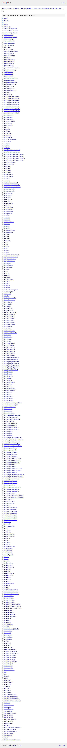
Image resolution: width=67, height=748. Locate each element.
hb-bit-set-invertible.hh (10, 140)
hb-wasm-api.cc (8, 664)
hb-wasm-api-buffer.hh (10, 651)
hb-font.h (6, 236)
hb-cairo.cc (7, 179)
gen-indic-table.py (9, 66)
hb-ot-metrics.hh (8, 400)
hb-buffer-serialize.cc (10, 162)
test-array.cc (7, 690)
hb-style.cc (7, 585)
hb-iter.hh (6, 273)
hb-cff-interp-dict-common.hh (12, 187)
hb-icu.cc (6, 269)
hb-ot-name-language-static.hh (12, 403)
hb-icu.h (6, 271)
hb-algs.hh (7, 129)
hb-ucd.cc (6, 627)
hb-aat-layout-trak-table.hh (11, 113)
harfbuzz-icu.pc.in (9, 86)
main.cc (6, 678)
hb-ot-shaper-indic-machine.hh (12, 458)
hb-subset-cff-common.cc (11, 592)
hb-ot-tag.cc (7, 505)
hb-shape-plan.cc (8, 563)
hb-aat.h (6, 127)
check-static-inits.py (9, 43)
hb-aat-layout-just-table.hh (11, 105)
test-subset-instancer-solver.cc (12, 727)
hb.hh (5, 674)
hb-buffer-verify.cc (9, 164)
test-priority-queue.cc (10, 719)
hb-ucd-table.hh (8, 625)
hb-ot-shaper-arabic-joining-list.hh (13, 440)
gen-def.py (7, 57)
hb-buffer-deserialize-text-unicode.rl (14, 160)
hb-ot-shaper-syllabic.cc (10, 481)
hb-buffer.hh (7, 170)
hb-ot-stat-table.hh (9, 501)
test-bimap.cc (8, 692)
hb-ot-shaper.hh (8, 499)
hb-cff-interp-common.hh (11, 183)
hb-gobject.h (7, 263)
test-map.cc (7, 707)
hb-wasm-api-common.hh (11, 653)
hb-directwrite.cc (8, 209)
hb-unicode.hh (8, 635)
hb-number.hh (8, 304)
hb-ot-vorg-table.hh (9, 526)
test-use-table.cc (8, 733)
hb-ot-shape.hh (8, 435)
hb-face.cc (7, 224)
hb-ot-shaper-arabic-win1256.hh (13, 446)
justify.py (6, 676)
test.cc (6, 738)
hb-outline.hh (7, 532)
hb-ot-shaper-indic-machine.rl (12, 460)
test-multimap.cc (8, 709)
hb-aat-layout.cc (8, 115)
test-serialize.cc (8, 723)
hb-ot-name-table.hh (10, 407)
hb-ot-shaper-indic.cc (10, 464)
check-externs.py (8, 35)
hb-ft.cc (6, 242)
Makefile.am (7, 680)
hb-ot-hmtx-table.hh (9, 353)
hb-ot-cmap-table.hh (9, 324)
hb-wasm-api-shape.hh (10, 662)
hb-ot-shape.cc (8, 431)
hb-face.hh (7, 228)
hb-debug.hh (7, 205)
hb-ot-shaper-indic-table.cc (11, 462)
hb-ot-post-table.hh (9, 421)
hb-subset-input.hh (9, 602)
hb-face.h (6, 226)
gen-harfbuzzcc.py (9, 61)
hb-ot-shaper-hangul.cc (10, 454)
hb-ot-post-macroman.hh (11, 417)
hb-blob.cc (7, 144)
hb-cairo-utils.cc (8, 174)
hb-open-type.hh (8, 310)
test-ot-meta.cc (8, 715)
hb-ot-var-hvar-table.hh (10, 518)
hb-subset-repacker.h (10, 616)
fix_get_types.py (8, 49)
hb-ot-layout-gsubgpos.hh (11, 368)
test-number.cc (8, 711)
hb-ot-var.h (7, 524)
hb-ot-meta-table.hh (9, 390)
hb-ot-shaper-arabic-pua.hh (11, 442)
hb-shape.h (7, 571)
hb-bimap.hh (7, 135)
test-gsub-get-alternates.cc (11, 698)
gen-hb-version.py (9, 63)
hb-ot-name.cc (8, 409)
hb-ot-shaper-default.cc (10, 452)
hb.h (5, 672)
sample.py (7, 686)
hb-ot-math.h (7, 386)
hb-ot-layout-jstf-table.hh (11, 370)
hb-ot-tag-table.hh (9, 503)
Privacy (15, 745)
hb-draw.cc (7, 216)
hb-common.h (8, 195)
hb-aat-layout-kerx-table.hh (11, 107)
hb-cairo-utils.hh (8, 177)
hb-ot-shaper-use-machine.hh (12, 487)
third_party (12, 8)
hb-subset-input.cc (9, 600)
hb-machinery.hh (8, 279)
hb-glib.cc (6, 250)
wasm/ (6, 24)
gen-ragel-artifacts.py (10, 70)
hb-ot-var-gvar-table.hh (10, 516)
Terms (20, 745)
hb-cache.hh (7, 172)
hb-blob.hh (7, 148)
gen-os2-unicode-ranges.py (11, 68)
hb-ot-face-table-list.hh (10, 333)
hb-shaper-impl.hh (9, 573)
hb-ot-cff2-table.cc (9, 320)
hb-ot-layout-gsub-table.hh (11, 366)
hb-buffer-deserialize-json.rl (11, 152)
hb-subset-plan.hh (9, 612)
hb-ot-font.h (7, 341)
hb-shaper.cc (7, 577)
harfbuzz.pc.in (8, 94)
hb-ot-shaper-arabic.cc (10, 448)
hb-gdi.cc (6, 246)
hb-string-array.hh (9, 583)
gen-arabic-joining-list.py (11, 51)
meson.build (7, 684)
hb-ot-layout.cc (8, 372)
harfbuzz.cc (7, 92)
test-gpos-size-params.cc (11, 696)
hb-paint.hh (7, 542)
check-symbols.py (9, 45)
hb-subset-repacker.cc (10, 614)
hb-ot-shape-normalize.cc (11, 427)
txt (60, 745)
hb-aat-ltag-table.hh (9, 121)
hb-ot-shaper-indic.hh (10, 466)
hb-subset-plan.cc (9, 610)
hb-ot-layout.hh (8, 376)
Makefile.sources (8, 682)
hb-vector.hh (7, 643)
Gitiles (10, 745)
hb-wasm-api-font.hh (10, 657)
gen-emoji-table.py (9, 59)
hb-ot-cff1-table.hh (9, 318)
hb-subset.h (7, 620)
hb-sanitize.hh (8, 551)
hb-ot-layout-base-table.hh (11, 357)
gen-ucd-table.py (8, 74)
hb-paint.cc (7, 538)
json (63, 745)
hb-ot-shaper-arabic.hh (10, 450)
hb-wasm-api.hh (8, 668)
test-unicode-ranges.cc (10, 731)
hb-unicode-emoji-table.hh (11, 629)
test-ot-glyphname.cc (10, 713)
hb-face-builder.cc (9, 222)
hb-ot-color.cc (8, 326)
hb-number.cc (8, 302)
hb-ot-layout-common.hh (11, 359)
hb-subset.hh (7, 622)
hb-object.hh (7, 306)
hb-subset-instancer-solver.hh (12, 606)
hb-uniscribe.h (8, 639)
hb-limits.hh (7, 277)
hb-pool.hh (7, 544)
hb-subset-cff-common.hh (11, 594)
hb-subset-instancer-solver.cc (12, 604)
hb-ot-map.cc (7, 378)
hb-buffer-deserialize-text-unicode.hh (14, 158)
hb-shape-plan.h (8, 565)
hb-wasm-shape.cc (9, 670)
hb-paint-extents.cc (9, 534)
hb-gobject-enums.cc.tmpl (11, 255)
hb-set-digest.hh (8, 555)
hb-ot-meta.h (7, 394)
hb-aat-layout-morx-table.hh (12, 109)
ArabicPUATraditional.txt (11, 31)
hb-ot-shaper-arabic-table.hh (12, 444)
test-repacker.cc (8, 721)
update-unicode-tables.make (12, 740)
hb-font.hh (7, 238)
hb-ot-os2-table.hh (9, 413)
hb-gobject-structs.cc (10, 259)
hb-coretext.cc (8, 199)
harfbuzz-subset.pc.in (10, 90)
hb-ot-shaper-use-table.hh (11, 491)
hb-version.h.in (8, 647)
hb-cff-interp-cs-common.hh (12, 185)
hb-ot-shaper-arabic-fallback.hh (12, 438)
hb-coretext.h (7, 201)
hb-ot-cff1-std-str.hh (9, 314)
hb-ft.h (6, 244)
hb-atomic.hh (7, 133)
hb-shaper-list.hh (8, 575)
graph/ (6, 18)
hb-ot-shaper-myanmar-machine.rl (13, 477)
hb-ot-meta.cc (8, 392)
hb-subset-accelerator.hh (11, 590)
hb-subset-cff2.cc (9, 598)
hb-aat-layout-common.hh (11, 100)
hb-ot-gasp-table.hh (9, 343)
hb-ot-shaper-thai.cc (9, 485)
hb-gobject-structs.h (9, 261)
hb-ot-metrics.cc (8, 396)
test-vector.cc (8, 735)
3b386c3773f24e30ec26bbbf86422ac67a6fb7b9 (43, 8)
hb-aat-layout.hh (8, 119)
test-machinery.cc (9, 705)
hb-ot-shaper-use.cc (9, 493)
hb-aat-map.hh (8, 125)
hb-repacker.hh (8, 549)
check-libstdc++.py (9, 41)
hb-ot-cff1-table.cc (9, 316)
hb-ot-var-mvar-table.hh (10, 520)
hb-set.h (6, 559)
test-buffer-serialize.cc (10, 694)
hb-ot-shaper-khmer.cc (10, 472)
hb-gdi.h (6, 248)
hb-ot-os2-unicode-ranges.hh (12, 415)
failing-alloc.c (7, 47)
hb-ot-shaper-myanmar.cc (11, 479)
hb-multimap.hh (8, 292)
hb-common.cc (8, 193)
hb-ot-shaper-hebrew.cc (10, 456)
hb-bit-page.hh (8, 137)
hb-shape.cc (7, 569)
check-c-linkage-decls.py (10, 33)
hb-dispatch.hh (8, 213)
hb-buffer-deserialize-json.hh (12, 150)
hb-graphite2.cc (8, 265)
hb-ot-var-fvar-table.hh (10, 514)
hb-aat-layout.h (8, 117)
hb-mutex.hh (7, 294)
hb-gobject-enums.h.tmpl (11, 257)
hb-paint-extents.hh (9, 536)
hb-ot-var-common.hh (10, 509)
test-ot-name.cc (8, 717)
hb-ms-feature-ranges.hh (11, 290)
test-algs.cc (7, 688)
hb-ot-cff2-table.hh (9, 322)
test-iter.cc (7, 703)
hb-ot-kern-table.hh (9, 355)
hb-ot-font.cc (7, 339)
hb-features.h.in (8, 232)
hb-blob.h (6, 146)
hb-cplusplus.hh (8, 203)
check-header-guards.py (10, 37)
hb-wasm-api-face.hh (10, 655)
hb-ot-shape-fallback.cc (10, 423)
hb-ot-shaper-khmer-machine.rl (12, 470)
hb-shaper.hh (7, 579)
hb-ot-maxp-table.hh (9, 388)
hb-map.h (6, 283)
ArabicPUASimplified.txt (10, 29)
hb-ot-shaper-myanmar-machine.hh (14, 475)
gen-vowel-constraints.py (11, 78)
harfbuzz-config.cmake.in (11, 82)
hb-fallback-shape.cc (9, 230)
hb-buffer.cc (7, 166)
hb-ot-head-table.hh (9, 349)
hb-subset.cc (7, 618)
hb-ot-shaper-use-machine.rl (12, 489)
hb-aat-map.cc (8, 123)
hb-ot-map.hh (8, 380)
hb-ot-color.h (7, 329)
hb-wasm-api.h (8, 666)
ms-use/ (6, 20)
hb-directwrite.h (8, 211)
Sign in (63, 3)
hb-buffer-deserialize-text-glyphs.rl (13, 156)
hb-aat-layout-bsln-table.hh (11, 98)
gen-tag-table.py (8, 72)
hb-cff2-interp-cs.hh (9, 191)
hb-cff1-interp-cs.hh (9, 189)
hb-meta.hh (7, 287)
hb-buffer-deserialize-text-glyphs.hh (14, 154)
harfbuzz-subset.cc (9, 88)
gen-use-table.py (8, 76)
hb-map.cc (7, 281)
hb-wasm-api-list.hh (9, 659)
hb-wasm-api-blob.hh (10, 649)
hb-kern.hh (7, 275)
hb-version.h (7, 645)
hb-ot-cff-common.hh (10, 312)
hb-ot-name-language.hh (11, 405)
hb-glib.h (6, 253)
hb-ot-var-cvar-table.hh (10, 512)
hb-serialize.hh (8, 553)
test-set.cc (7, 725)
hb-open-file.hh (8, 308)
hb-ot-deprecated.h (9, 331)
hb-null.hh (6, 296)
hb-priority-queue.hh (9, 546)
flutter (4, 8)
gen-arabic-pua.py (9, 53)
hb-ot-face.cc (7, 335)
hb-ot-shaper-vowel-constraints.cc (13, 495)
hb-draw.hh (7, 220)
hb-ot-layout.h (8, 374)
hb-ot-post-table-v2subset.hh (12, 419)
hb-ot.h (6, 528)
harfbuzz (21, 8)
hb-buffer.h (7, 168)
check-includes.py (9, 39)
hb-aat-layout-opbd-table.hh (12, 111)
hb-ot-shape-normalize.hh (11, 429)
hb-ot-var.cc (7, 522)
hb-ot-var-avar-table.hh (10, 507)
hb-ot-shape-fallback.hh (10, 425)
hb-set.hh (6, 561)
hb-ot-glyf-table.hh (9, 345)
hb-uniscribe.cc (8, 637)
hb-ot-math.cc (8, 384)
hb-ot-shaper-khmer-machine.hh (13, 468)
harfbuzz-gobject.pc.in (10, 84)
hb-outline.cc (7, 530)
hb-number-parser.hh (10, 298)
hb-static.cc (7, 581)
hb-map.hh (7, 285)
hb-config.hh (7, 197)
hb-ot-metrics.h (8, 398)
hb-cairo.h (7, 181)
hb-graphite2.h (8, 267)
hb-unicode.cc (8, 631)
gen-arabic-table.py (9, 55)
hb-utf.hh (6, 641)
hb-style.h (6, 588)
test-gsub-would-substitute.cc (12, 701)
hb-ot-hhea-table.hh (9, 351)
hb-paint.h (7, 540)
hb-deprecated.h (8, 207)
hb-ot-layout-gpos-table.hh (11, 363)
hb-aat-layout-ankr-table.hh (11, 96)
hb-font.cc (7, 234)
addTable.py (7, 26)
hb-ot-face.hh (8, 337)
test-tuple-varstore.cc (10, 729)
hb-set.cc (6, 557)
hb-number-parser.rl (9, 300)
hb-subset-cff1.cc (9, 596)
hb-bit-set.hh (7, 142)
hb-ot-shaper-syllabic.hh (10, 483)
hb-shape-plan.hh (9, 567)
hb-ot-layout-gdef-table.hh (11, 361)
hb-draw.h (7, 218)
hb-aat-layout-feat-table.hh (11, 103)
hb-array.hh (7, 131)
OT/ (5, 22)
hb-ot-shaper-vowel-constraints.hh (13, 497)
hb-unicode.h (7, 633)
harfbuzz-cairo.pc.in (9, 80)
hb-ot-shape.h (8, 433)
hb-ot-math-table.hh (9, 382)
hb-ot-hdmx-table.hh (9, 347)
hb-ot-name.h (8, 411)
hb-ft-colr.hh (7, 240)
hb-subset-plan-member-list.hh (12, 608)
